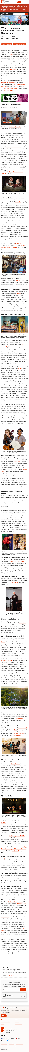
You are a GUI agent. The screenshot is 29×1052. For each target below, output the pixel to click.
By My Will (18, 202)
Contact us (7, 1032)
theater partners (12, 69)
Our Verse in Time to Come (15, 127)
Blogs (16, 1019)
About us (3, 1019)
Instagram (12, 1038)
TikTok (4, 1040)
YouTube (19, 1038)
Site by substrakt (4, 1049)
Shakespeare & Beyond (5, 13)
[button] (14, 101)
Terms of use (11, 1044)
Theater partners (7, 44)
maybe (11, 54)
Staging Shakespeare (20, 44)
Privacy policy (4, 1044)
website (3, 10)
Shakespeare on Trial (6, 660)
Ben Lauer (15, 38)
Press (2, 1024)
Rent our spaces (18, 1024)
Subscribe (23, 989)
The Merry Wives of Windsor (15, 901)
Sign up (3, 1015)
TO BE (20, 368)
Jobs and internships (5, 1021)
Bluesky (10, 1040)
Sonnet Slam (22, 623)
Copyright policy (19, 1044)
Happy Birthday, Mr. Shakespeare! (10, 858)
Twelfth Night (14, 582)
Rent (15, 730)
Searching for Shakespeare (8, 82)
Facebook (5, 1038)
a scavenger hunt (8, 90)
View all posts (11, 975)
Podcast (17, 1021)
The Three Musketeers (18, 733)
